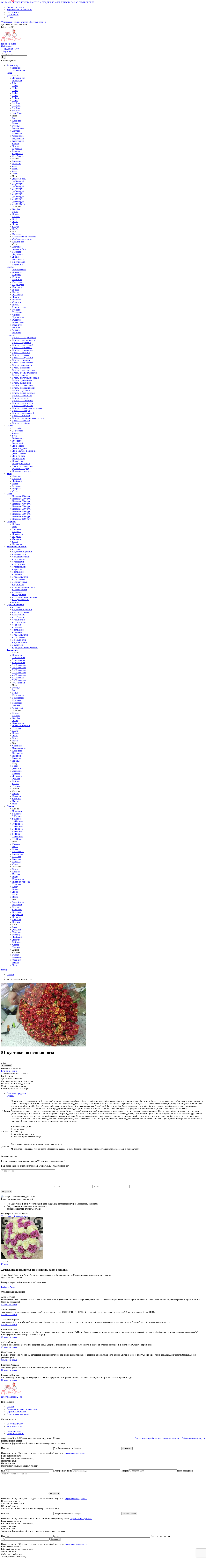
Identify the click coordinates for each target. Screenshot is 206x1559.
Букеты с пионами (21, 368)
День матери (18, 446)
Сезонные (17, 909)
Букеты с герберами (21, 342)
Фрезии (16, 315)
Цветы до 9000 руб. (21, 516)
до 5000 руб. (18, 191)
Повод (10, 425)
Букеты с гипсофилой (22, 345)
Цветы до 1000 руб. (21, 496)
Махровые (17, 904)
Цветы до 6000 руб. (21, 509)
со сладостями (19, 594)
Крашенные (18, 242)
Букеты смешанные (21, 383)
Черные (16, 146)
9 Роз (14, 83)
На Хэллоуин (18, 458)
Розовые (16, 126)
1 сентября (17, 428)
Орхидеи (16, 302)
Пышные (16, 756)
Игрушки (16, 536)
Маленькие (17, 161)
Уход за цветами (14, 1426)
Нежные (16, 761)
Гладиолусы (18, 284)
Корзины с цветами (16, 546)
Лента (15, 221)
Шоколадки (17, 534)
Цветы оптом (13, 12)
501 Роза (16, 110)
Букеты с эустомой (21, 390)
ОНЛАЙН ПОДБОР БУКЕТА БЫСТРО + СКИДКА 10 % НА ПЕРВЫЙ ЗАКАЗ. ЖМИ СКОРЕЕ (47, 2)
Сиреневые (17, 153)
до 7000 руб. (18, 196)
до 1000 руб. (18, 181)
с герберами (18, 562)
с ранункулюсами (20, 599)
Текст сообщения (185, 1471)
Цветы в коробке (15, 604)
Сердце (15, 226)
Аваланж (16, 247)
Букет (15, 211)
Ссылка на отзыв (9, 1304)
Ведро (15, 740)
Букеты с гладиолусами (23, 340)
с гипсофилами (19, 589)
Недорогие (17, 753)
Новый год (17, 461)
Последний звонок (21, 463)
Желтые (16, 131)
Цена (9, 494)
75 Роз (15, 100)
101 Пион (17, 839)
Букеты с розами (20, 375)
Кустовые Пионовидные (24, 236)
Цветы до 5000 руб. (21, 506)
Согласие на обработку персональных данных (157, 1438)
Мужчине (17, 486)
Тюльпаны (17, 312)
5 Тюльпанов (18, 657)
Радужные (17, 148)
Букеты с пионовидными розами (28, 418)
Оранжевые (18, 136)
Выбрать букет (8, 1287)
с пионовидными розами (24, 587)
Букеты (11, 335)
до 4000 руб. (18, 189)
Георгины (17, 279)
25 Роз (15, 90)
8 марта (15, 433)
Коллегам (16, 478)
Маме (15, 483)
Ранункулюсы (19, 307)
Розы (9, 73)
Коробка (16, 209)
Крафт (15, 219)
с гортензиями (19, 567)
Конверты (17, 544)
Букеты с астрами (20, 398)
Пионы (15, 305)
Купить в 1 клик (9, 1071)
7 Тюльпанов (18, 660)
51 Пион (16, 834)
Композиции (18, 723)
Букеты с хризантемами (23, 388)
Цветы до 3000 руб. (21, 501)
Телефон (124, 1471)
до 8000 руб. (18, 199)
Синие (15, 143)
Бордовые (17, 703)
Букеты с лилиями (21, 360)
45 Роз (15, 95)
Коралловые (18, 141)
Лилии (15, 297)
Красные (16, 121)
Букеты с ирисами (21, 352)
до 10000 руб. (18, 204)
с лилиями (17, 592)
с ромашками (18, 579)
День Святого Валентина (24, 451)
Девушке (16, 768)
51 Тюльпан (18, 677)
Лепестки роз (18, 78)
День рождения (19, 448)
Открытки (17, 539)
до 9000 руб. (18, 201)
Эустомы (16, 320)
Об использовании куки (193, 1438)
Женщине (17, 476)
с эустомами (18, 584)
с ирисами (17, 569)
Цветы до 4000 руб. (21, 504)
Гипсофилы (17, 282)
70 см (15, 173)
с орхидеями (18, 572)
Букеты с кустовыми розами (25, 378)
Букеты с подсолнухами (23, 370)
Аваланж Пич (19, 249)
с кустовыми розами (22, 551)
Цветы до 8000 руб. (21, 514)
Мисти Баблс (18, 262)
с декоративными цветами (25, 597)
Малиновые (18, 128)
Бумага (15, 713)
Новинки (16, 68)
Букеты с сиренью (21, 420)
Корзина (16, 216)
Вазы (14, 526)
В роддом (16, 441)
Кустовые (17, 234)
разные (15, 602)
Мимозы (16, 327)
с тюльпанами (19, 554)
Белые (15, 123)
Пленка (15, 214)
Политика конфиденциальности (22, 1409)
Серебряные (18, 156)
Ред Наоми (17, 264)
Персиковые (18, 138)
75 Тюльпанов (19, 680)
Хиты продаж (19, 70)
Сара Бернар (18, 902)
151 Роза (16, 105)
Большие (16, 758)
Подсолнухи (18, 322)
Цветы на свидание (21, 471)
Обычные (17, 746)
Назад (4, 969)
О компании (12, 14)
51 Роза (15, 98)
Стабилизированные (22, 239)
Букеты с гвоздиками (22, 350)
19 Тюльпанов (19, 667)
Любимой (17, 481)
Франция (16, 798)
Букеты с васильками (22, 400)
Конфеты (16, 531)
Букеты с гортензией (22, 347)
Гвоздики (16, 274)
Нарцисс (16, 299)
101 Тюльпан (18, 683)
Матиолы (16, 332)
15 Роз (15, 85)
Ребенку (16, 773)
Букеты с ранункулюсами (24, 373)
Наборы (16, 524)
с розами (16, 549)
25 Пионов (17, 826)
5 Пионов (17, 814)
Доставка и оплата (15, 7)
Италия (15, 801)
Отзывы (10, 17)
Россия (15, 793)
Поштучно (17, 80)
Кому (9, 473)
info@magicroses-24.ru (11, 1397)
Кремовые (17, 133)
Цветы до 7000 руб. (21, 511)
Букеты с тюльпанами (22, 385)
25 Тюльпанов (19, 670)
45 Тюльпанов (19, 675)
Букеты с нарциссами (22, 362)
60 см (15, 171)
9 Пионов (17, 819)
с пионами (17, 574)
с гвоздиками (18, 559)
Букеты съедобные (21, 423)
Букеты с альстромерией (24, 337)
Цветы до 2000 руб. (21, 499)
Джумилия (17, 254)
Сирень (15, 330)
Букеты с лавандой (21, 410)
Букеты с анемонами (22, 395)
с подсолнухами (20, 577)
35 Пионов (17, 829)
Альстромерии (19, 269)
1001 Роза (17, 113)
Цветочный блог (15, 1424)
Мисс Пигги (18, 259)
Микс (15, 118)
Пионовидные (19, 748)
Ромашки (16, 310)
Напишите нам (14, 1431)
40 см (15, 166)
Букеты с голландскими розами (27, 408)
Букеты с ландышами (22, 357)
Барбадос (16, 252)
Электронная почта (63, 1471)
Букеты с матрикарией (23, 413)
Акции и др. (13, 65)
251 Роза (16, 108)
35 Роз (15, 93)
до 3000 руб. (18, 186)
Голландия (17, 796)
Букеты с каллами (20, 355)
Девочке (16, 778)
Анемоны (17, 272)
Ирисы (15, 289)
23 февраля (17, 431)
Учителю (16, 786)
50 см (15, 168)
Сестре (15, 491)
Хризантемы (18, 317)
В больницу (18, 438)
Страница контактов (16, 1411)
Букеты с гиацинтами (22, 405)
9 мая (14, 436)
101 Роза (16, 103)
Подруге (16, 488)
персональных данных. (76, 1453)
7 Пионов (17, 816)
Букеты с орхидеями (22, 365)
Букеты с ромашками (22, 380)
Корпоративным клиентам (19, 9)
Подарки (11, 521)
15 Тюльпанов (19, 665)
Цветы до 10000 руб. (22, 519)
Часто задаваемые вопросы (20, 1414)
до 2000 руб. (18, 184)
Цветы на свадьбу (20, 468)
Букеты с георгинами (22, 403)
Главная (10, 1406)
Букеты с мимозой (21, 415)
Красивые (17, 751)
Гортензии (17, 287)
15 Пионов (17, 821)
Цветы (10, 267)
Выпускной (18, 443)
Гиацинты (17, 325)
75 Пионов (17, 836)
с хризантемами (19, 582)
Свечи (15, 541)
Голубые (16, 861)
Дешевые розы (19, 179)
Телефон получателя (63, 1448)
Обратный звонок (37, 22)
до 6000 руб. (18, 194)
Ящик (15, 224)
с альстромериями (21, 557)
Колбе (15, 229)
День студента (19, 453)
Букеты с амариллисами (23, 393)
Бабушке (16, 781)
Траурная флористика (22, 466)
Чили (14, 803)
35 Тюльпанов (19, 672)
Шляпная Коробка (21, 725)
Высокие (16, 163)
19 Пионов (17, 824)
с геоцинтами (18, 564)
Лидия (15, 257)
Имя (3, 1448)
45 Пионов (17, 831)
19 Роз (15, 88)
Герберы (16, 277)
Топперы (16, 529)
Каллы (15, 292)
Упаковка (16, 728)
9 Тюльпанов (18, 662)
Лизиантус (17, 294)
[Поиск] (3, 57)
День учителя (18, 456)
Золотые (16, 151)
